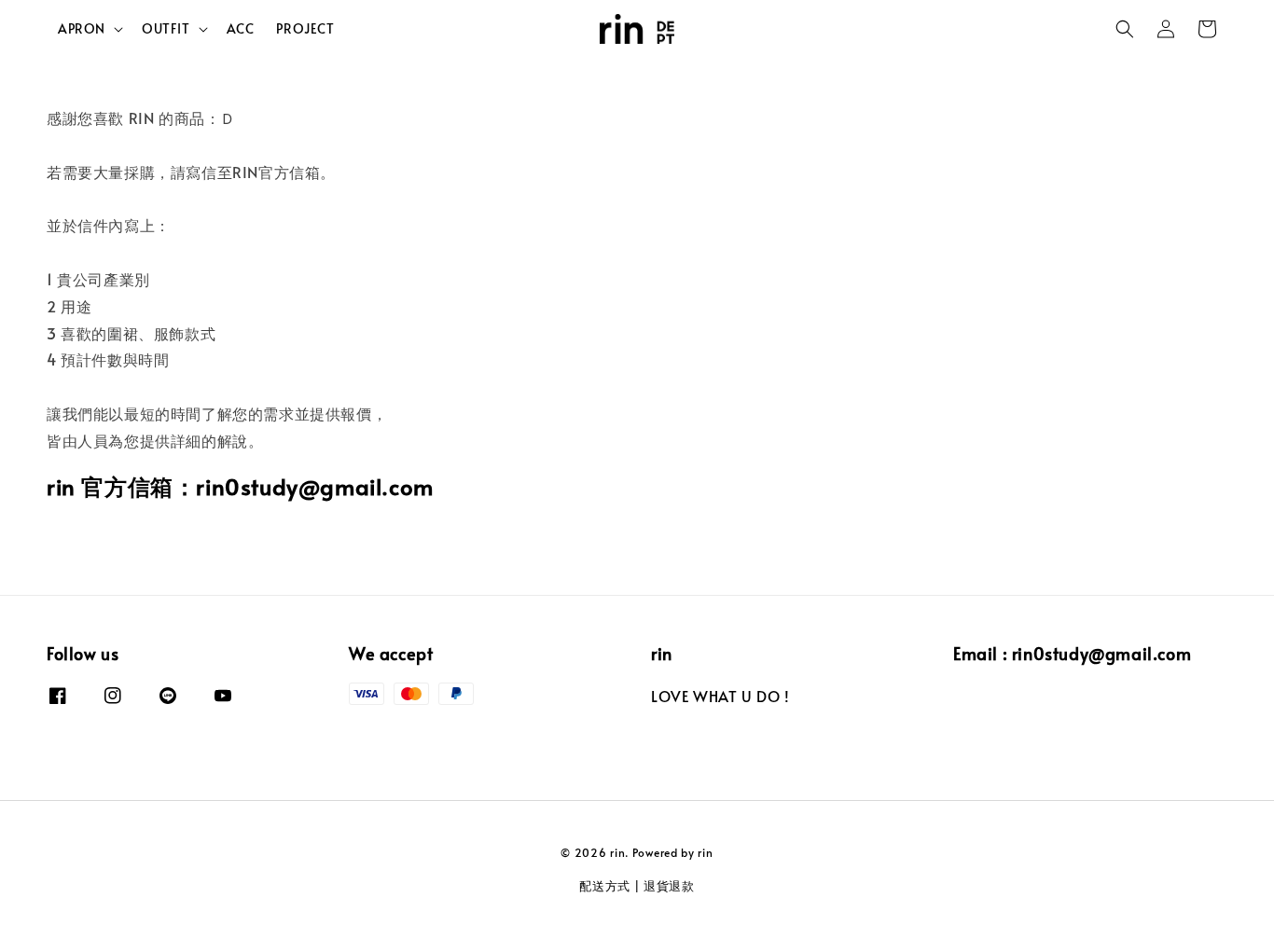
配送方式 (604, 885)
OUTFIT (166, 29)
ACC (241, 28)
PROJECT (305, 28)
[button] (1124, 28)
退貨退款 (669, 885)
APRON (81, 29)
